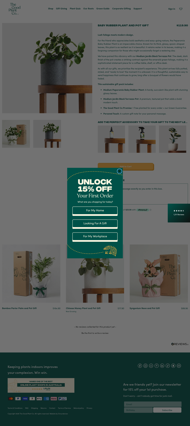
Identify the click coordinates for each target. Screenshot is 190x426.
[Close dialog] (119, 171)
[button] (179, 213)
